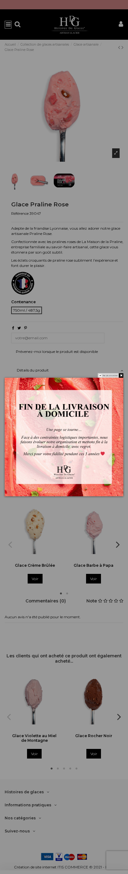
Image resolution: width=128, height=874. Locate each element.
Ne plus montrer (110, 375)
